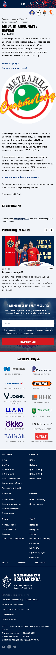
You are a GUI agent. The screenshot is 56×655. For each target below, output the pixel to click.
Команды (33, 454)
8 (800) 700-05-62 (31, 639)
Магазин (22, 562)
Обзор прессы (36, 504)
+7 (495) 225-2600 (27, 633)
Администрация (37, 552)
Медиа (5, 519)
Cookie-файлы (8, 614)
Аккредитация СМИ (11, 487)
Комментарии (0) (10, 63)
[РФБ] (38, 13)
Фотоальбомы (9, 524)
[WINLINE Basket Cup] (45, 13)
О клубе (33, 519)
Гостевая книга (9, 499)
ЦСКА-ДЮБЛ (8, 474)
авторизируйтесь (21, 218)
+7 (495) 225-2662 (21, 636)
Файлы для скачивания (13, 538)
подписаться (28, 341)
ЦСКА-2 (5, 464)
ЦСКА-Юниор (8, 469)
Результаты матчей (11, 478)
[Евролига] (51, 13)
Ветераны (34, 529)
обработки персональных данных (20, 333)
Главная (5, 19)
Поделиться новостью (13, 68)
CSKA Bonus (40, 562)
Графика (6, 534)
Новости (14, 19)
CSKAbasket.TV (9, 529)
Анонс (22, 19)
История (33, 524)
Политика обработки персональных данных (20, 599)
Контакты (34, 547)
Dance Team (35, 478)
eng (23, 4)
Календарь (7, 454)
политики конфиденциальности (37, 330)
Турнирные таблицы (12, 483)
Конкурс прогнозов (11, 504)
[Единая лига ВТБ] (32, 13)
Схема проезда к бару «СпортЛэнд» (20, 177)
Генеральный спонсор (40, 538)
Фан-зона (6, 493)
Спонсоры (34, 543)
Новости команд (37, 499)
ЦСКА (4, 460)
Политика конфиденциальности (15, 595)
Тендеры (33, 534)
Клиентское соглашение (12, 604)
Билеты (5, 562)
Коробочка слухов (11, 508)
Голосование (8, 513)
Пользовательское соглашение (15, 609)
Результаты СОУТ (9, 619)
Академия (34, 557)
